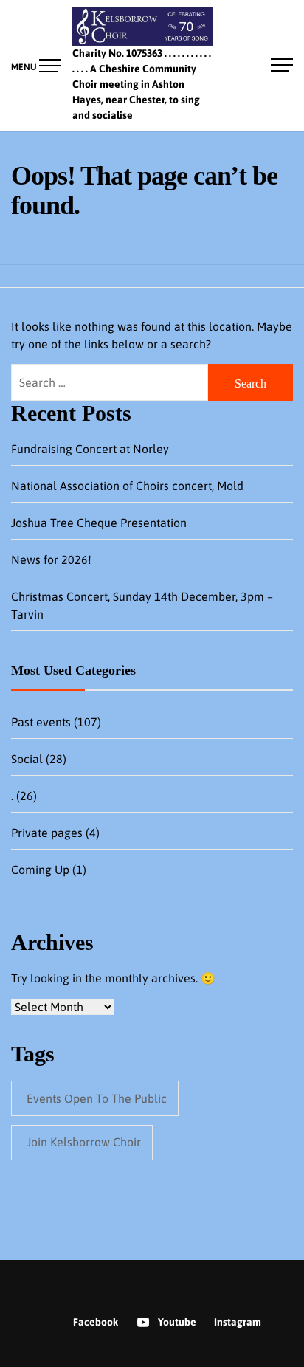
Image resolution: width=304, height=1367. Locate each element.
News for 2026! (51, 559)
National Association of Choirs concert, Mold (127, 485)
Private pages (47, 832)
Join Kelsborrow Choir (84, 1142)
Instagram (237, 1322)
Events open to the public (97, 1098)
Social (27, 758)
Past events (41, 722)
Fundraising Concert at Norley (90, 448)
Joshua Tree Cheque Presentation (99, 522)
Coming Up (40, 869)
